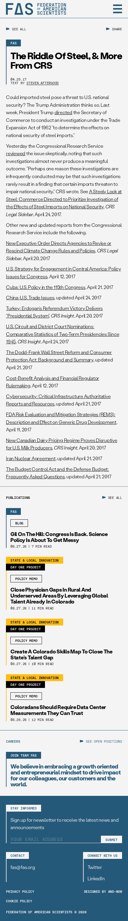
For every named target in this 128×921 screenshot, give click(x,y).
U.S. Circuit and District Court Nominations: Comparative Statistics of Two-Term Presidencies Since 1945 (62, 334)
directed (63, 112)
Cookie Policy (19, 901)
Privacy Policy (20, 891)
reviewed (15, 153)
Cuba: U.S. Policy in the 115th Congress (45, 287)
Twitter (95, 867)
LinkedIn (96, 878)
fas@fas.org (22, 867)
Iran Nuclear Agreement (31, 458)
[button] (117, 8)
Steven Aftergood (42, 83)
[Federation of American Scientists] (36, 9)
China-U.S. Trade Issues (30, 297)
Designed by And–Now (103, 891)
